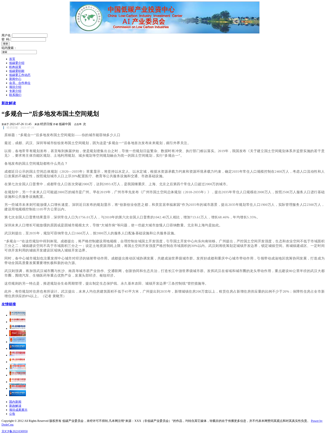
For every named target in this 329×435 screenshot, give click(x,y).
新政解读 (9, 103)
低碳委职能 (16, 71)
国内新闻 (15, 401)
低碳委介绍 (16, 63)
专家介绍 (15, 91)
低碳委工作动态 (19, 75)
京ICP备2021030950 (15, 431)
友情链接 (9, 304)
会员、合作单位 (19, 83)
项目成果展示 (18, 409)
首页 (12, 59)
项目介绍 (15, 87)
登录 (5, 43)
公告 (12, 413)
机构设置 (15, 67)
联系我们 (15, 95)
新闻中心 (15, 79)
